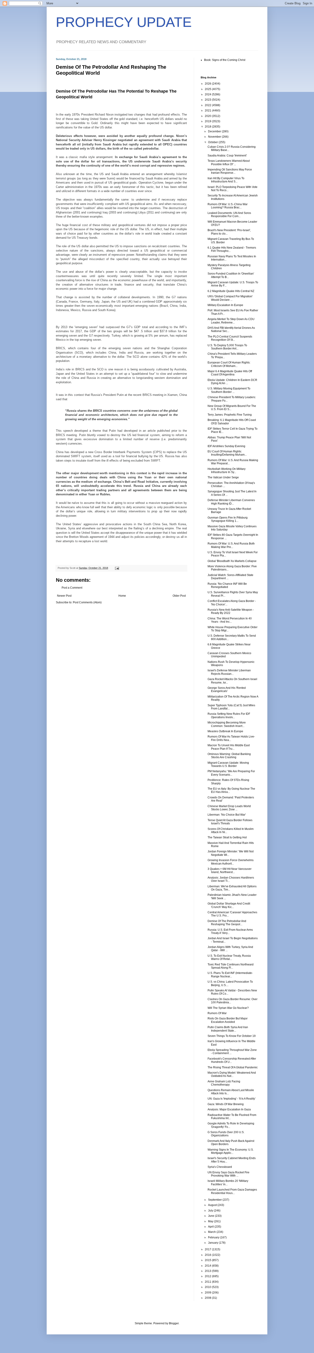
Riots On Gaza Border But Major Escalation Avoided (228, 1020)
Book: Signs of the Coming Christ (224, 60)
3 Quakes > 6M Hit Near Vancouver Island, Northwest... (229, 870)
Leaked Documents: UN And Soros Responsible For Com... (229, 214)
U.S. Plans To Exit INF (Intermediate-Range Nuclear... (230, 974)
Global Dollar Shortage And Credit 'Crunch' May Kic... (229, 905)
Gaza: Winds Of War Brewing (226, 1104)
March (212, 1232)
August (212, 1205)
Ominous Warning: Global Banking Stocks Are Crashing (229, 755)
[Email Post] (117, 568)
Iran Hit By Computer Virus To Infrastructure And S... (226, 180)
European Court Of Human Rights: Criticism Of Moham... (229, 364)
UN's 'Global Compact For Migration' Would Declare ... (230, 298)
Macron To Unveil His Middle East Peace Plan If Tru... (229, 747)
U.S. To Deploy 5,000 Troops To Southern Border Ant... (227, 347)
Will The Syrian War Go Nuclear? (228, 1008)
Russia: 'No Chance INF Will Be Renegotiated (227, 585)
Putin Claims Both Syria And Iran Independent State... (228, 1029)
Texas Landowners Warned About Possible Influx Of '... (229, 162)
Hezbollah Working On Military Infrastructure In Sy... (226, 470)
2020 (208, 116)
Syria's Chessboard (220, 1167)
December (215, 131)
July (211, 1210)
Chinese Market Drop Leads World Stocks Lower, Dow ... (229, 808)
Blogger (174, 1323)
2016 (208, 1255)
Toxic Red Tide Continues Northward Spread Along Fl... (231, 966)
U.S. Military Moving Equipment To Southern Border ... (229, 390)
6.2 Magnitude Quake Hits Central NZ (231, 291)
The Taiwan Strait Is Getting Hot (227, 837)
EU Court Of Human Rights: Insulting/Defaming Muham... (227, 453)
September (215, 1199)
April (211, 1226)
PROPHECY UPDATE (124, 22)
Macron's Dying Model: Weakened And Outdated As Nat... (232, 1074)
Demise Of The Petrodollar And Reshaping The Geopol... (227, 922)
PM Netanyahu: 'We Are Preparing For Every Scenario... (231, 773)
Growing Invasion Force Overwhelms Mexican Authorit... (231, 862)
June (211, 1215)
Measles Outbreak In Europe (225, 731)
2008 (208, 1297)
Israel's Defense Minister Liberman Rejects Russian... (229, 672)
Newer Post (64, 595)
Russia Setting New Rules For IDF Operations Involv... (229, 715)
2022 (208, 105)
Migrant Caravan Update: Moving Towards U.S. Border (228, 764)
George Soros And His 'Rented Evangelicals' (227, 689)
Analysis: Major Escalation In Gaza (229, 1109)
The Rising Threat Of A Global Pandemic (233, 1067)
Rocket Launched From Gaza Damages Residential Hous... (232, 1191)
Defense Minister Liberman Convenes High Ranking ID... (231, 502)
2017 (208, 1249)
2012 (208, 1276)
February (214, 1237)
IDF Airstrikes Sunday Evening (226, 446)
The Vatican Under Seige (223, 477)
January (213, 1242)
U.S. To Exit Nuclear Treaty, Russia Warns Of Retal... (229, 957)
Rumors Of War (217, 1013)
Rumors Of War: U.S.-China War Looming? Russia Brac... (228, 206)
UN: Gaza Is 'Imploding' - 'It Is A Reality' (231, 1098)
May (211, 1221)
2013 (208, 1271)
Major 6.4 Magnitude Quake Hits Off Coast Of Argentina (230, 373)
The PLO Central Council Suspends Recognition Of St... (230, 338)
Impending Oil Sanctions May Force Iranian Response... (230, 171)
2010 (208, 1287)
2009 (208, 1292)
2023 (208, 99)
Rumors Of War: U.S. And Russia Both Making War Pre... (231, 545)
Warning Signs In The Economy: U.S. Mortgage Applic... (231, 1151)
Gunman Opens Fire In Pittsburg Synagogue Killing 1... (228, 519)
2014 (208, 1265)
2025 (208, 89)
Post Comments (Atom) (87, 602)
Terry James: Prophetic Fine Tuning (230, 414)
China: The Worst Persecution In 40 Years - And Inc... (230, 620)
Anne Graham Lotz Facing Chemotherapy (224, 1083)
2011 (208, 1281)
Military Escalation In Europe (225, 305)
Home (122, 595)
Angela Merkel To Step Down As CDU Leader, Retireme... (231, 321)
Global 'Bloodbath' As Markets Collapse (232, 561)
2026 (208, 83)
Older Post (179, 595)
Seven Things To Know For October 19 (232, 1036)
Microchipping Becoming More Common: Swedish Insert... (227, 724)
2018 (208, 126)
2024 (208, 94)
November (215, 136)
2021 (208, 110)
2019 (208, 121)
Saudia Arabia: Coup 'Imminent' (227, 155)
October (213, 142)
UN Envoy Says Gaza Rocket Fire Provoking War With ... (228, 1174)
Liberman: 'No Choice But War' (227, 814)
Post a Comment (72, 587)
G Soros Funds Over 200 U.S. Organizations (226, 1134)
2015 (208, 1260)
